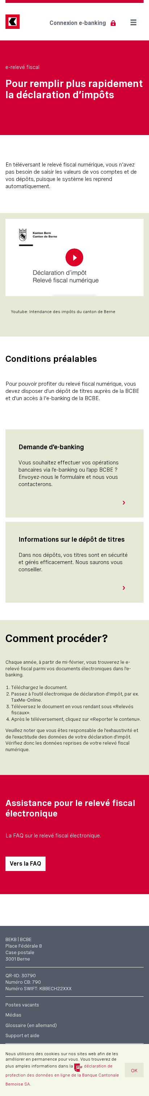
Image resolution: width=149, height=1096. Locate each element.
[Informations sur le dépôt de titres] (127, 588)
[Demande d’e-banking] (127, 502)
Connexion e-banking (78, 23)
